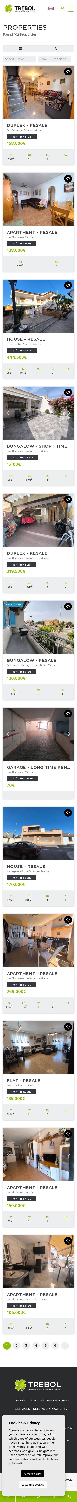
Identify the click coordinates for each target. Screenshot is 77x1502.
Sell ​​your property (50, 1409)
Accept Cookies (32, 1474)
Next (69, 92)
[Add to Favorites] (68, 71)
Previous (8, 92)
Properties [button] (57, 1400)
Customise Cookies (33, 1484)
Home (20, 1400)
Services (22, 1409)
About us (36, 1400)
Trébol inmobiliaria (20, 8)
